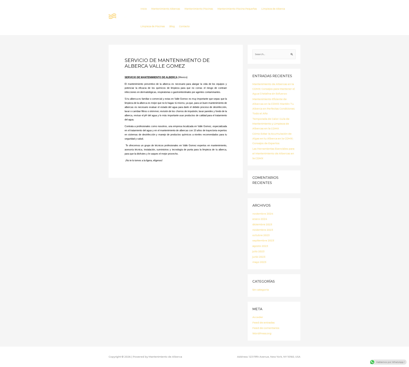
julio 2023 (258, 251)
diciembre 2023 (262, 224)
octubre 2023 (261, 235)
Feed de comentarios (265, 327)
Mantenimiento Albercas (165, 8)
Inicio (143, 8)
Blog (172, 26)
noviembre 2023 (262, 229)
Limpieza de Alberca (273, 8)
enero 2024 (259, 218)
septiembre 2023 (263, 240)
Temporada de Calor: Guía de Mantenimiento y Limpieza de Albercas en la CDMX (270, 123)
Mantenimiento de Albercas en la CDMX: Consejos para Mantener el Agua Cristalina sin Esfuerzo (273, 89)
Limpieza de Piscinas (152, 26)
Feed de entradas (263, 322)
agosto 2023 (260, 245)
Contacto (184, 26)
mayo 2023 (259, 262)
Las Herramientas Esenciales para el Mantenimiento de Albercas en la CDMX (273, 153)
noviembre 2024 (262, 213)
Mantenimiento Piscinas (199, 8)
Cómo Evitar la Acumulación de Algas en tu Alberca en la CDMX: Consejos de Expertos (272, 138)
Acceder (257, 317)
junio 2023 (258, 256)
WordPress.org (261, 333)
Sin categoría (260, 289)
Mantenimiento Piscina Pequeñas (237, 8)
